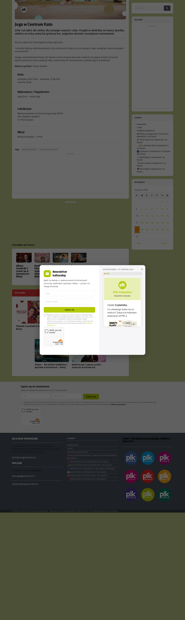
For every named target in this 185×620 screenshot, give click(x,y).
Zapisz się (69, 310)
